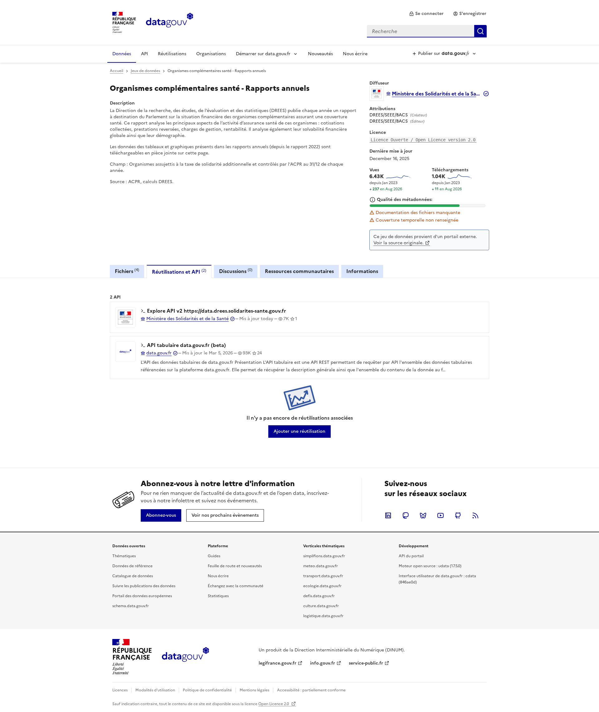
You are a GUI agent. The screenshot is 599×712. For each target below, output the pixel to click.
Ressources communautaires (299, 271)
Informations (362, 271)
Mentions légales (254, 690)
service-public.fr (366, 663)
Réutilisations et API (179, 272)
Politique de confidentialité (207, 690)
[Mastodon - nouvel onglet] (405, 515)
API (144, 54)
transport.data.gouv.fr (323, 576)
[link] (426, 13)
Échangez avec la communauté (235, 586)
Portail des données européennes (142, 596)
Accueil (116, 71)
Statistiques (218, 596)
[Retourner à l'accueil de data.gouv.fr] (169, 22)
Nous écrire (355, 54)
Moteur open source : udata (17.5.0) (430, 566)
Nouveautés (320, 54)
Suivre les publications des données (143, 586)
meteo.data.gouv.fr (320, 566)
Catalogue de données (132, 576)
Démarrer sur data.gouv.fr (263, 54)
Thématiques (124, 556)
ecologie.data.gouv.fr (322, 586)
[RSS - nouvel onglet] (475, 515)
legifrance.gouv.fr (277, 663)
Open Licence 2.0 (274, 704)
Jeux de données (145, 71)
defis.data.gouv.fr (319, 596)
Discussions (235, 271)
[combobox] (427, 31)
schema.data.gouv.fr (130, 606)
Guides (214, 556)
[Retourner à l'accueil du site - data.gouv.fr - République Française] (185, 656)
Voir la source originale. (398, 243)
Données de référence (132, 566)
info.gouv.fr (322, 663)
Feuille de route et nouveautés (235, 566)
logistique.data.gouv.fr (323, 616)
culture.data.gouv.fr (321, 606)
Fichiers (127, 271)
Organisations (211, 54)
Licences (120, 690)
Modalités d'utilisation (155, 690)
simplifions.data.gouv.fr (324, 556)
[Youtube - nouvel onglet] (440, 515)
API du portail (411, 556)
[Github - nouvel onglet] (458, 515)
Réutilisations (172, 54)
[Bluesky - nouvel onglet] (423, 515)
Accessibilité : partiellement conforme (311, 690)
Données (121, 54)
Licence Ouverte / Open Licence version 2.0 (423, 139)
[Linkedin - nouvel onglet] (388, 515)
